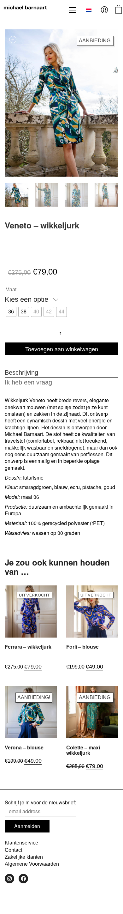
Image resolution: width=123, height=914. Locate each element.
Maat (10, 289)
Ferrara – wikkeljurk (28, 647)
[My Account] (104, 10)
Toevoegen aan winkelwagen (61, 349)
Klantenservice (21, 842)
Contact (13, 850)
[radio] (11, 312)
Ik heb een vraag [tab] (28, 382)
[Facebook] (23, 878)
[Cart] (118, 10)
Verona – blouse (24, 747)
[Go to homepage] (25, 10)
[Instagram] (9, 878)
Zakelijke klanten (24, 857)
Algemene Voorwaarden (32, 864)
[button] (72, 10)
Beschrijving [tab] (21, 372)
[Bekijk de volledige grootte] (13, 39)
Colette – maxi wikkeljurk (83, 750)
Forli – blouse (82, 647)
